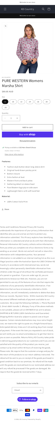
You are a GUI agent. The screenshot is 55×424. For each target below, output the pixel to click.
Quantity (5, 113)
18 (47, 102)
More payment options (27, 141)
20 (6, 107)
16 (38, 102)
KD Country (23, 419)
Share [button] (6, 209)
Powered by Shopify (34, 419)
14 (30, 102)
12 (21, 102)
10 (13, 102)
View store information (14, 154)
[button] (5, 9)
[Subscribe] (40, 390)
